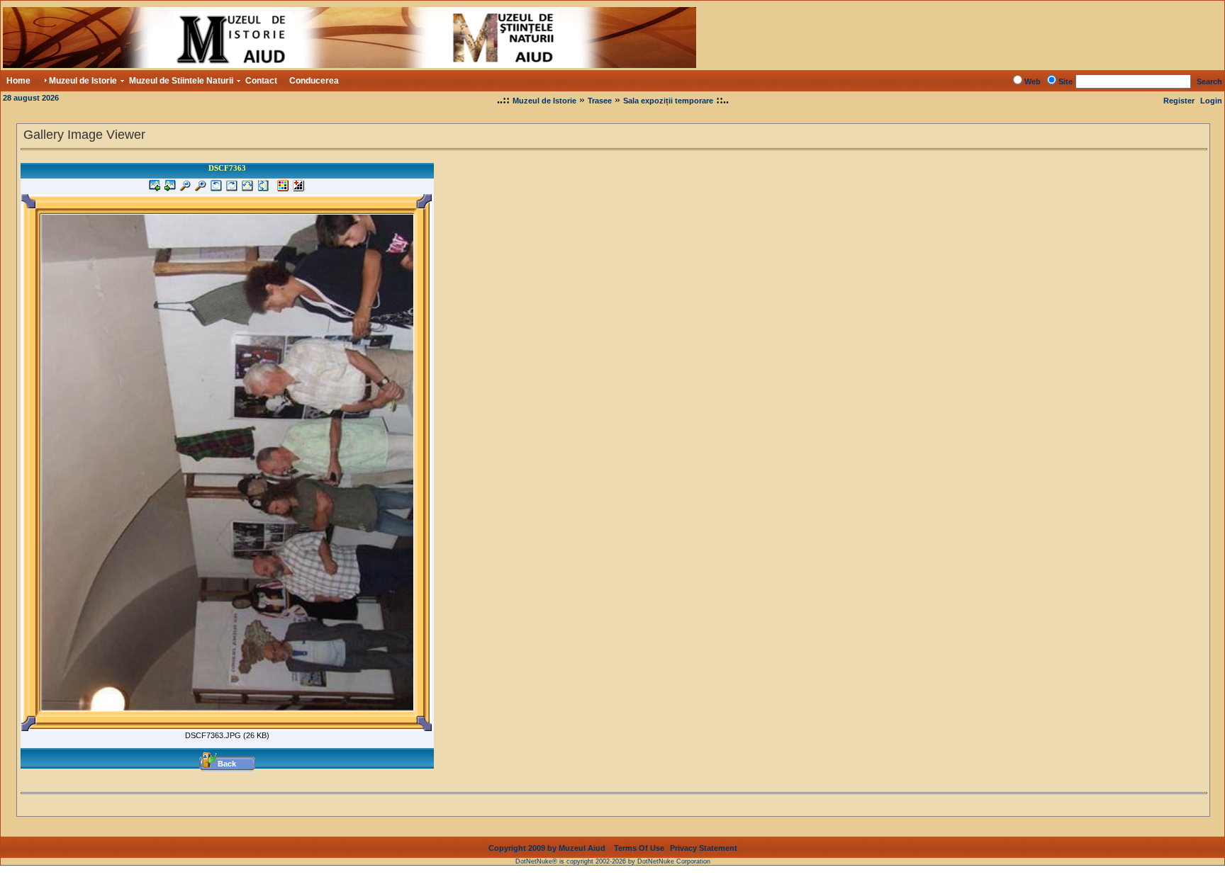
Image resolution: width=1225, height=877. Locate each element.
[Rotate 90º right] (231, 188)
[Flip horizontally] (247, 188)
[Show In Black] (298, 188)
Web (1032, 81)
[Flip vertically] (263, 188)
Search (1209, 81)
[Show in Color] (283, 188)
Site (1065, 81)
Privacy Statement (703, 848)
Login (1211, 100)
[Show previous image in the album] (154, 188)
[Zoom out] (185, 188)
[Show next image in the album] (170, 188)
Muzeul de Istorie (544, 100)
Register (1179, 100)
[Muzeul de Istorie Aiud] (349, 64)
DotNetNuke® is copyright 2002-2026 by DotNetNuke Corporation (612, 861)
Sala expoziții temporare (668, 100)
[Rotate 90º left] (216, 188)
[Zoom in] (200, 188)
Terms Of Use (639, 848)
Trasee (600, 100)
